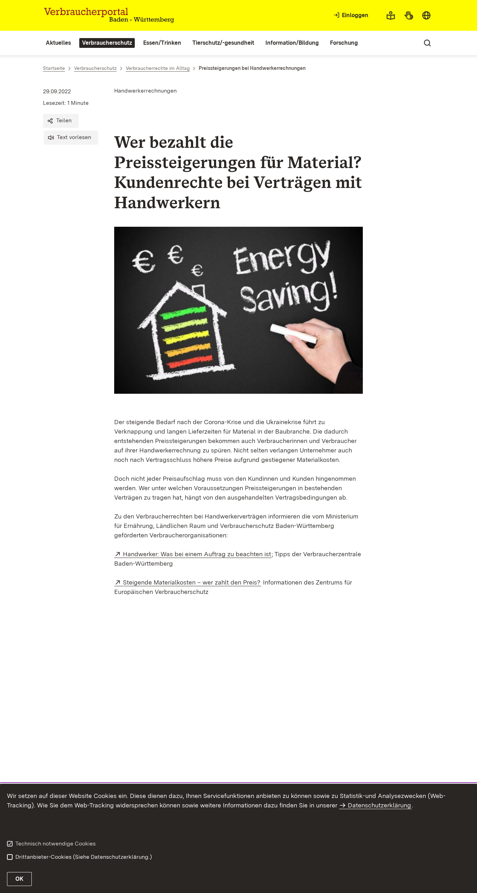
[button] (61, 121)
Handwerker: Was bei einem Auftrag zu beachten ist (197, 554)
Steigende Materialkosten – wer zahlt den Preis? (192, 582)
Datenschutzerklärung (379, 805)
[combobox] (426, 15)
